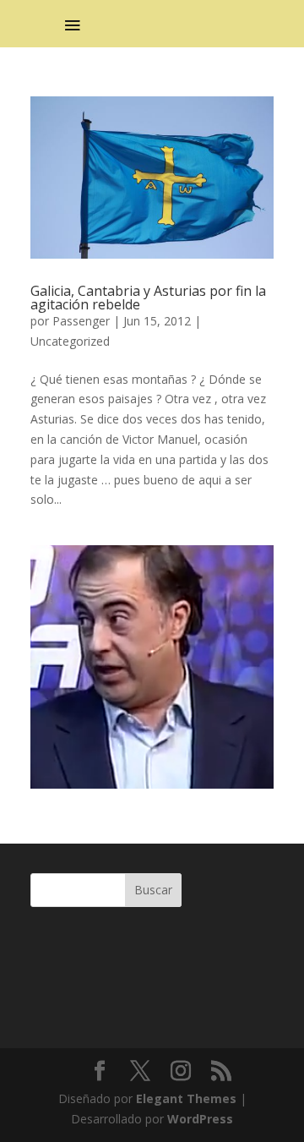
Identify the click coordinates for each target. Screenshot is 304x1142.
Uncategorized (70, 341)
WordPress (200, 1119)
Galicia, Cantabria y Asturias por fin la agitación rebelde (148, 297)
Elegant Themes (186, 1098)
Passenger (81, 321)
